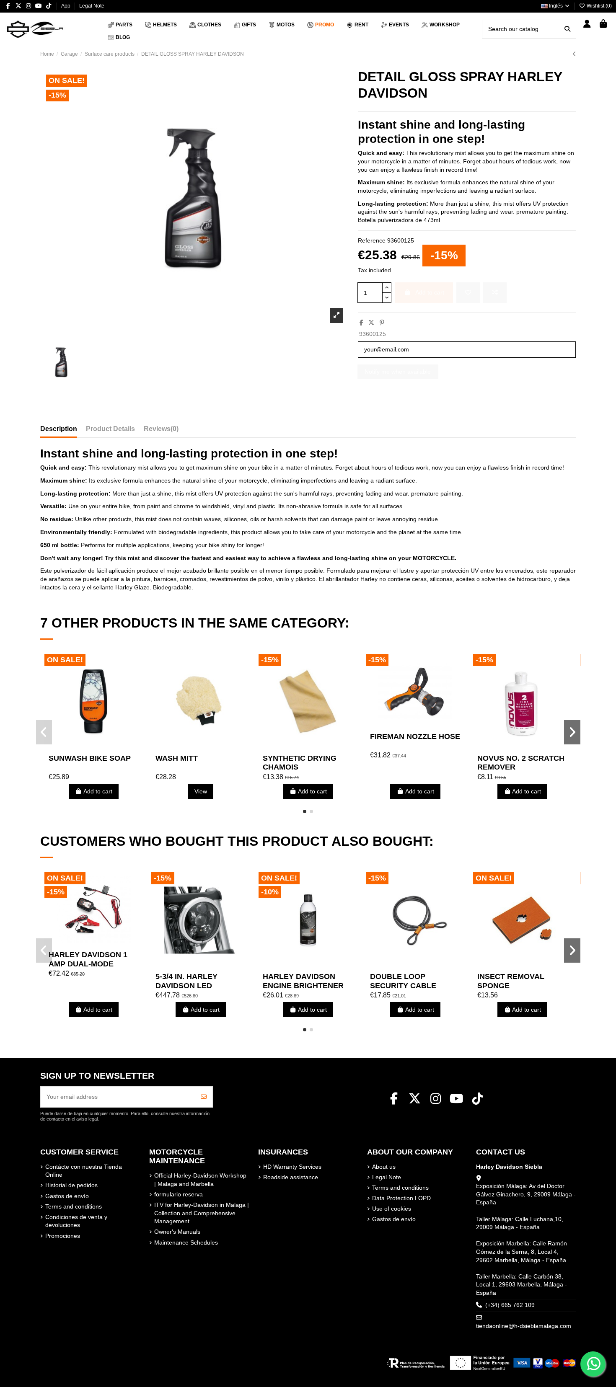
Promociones (62, 1235)
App (66, 6)
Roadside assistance (290, 1177)
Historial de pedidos (71, 1185)
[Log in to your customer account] (587, 24)
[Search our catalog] (567, 29)
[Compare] (93, 747)
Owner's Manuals (177, 1231)
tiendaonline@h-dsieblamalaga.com (523, 1325)
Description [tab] (58, 428)
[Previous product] (574, 54)
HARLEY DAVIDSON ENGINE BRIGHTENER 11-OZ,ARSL (303, 985)
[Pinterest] (382, 322)
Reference (372, 240)
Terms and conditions (73, 1206)
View (200, 791)
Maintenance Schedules (186, 1242)
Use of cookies (391, 1208)
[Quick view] (105, 747)
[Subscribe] (203, 1097)
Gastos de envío (67, 1196)
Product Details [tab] (110, 428)
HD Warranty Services (292, 1166)
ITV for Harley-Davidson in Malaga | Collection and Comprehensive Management (201, 1212)
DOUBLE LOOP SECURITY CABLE (403, 981)
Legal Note (91, 6)
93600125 (372, 334)
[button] (304, 811)
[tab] (161, 431)
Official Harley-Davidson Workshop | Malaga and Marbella (200, 1179)
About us (384, 1166)
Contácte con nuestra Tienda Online (83, 1170)
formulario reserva (178, 1194)
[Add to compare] (495, 292)
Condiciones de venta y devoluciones (76, 1221)
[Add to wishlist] (468, 292)
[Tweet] (371, 322)
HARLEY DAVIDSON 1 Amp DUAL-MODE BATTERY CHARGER (88, 963)
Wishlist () (598, 6)
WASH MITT (176, 758)
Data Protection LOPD (401, 1198)
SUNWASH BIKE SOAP (90, 758)
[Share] (361, 322)
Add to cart (97, 791)
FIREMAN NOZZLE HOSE (415, 736)
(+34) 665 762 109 (510, 1305)
